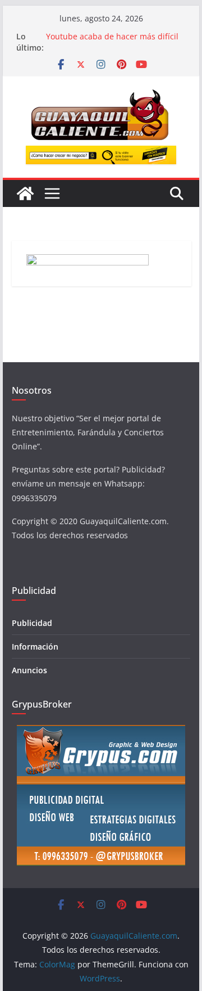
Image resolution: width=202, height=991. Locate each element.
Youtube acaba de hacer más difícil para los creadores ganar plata (112, 42)
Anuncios (29, 670)
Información (35, 646)
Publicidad (32, 623)
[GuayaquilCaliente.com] (25, 193)
